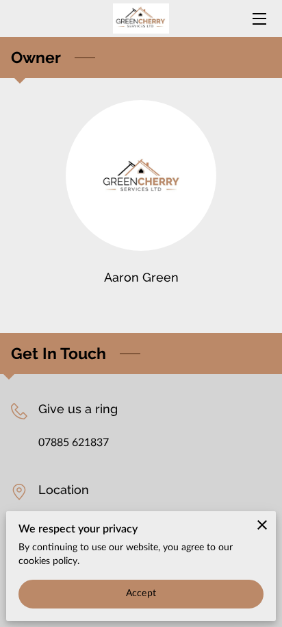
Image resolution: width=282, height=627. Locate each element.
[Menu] (258, 19)
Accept (141, 593)
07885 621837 (73, 442)
